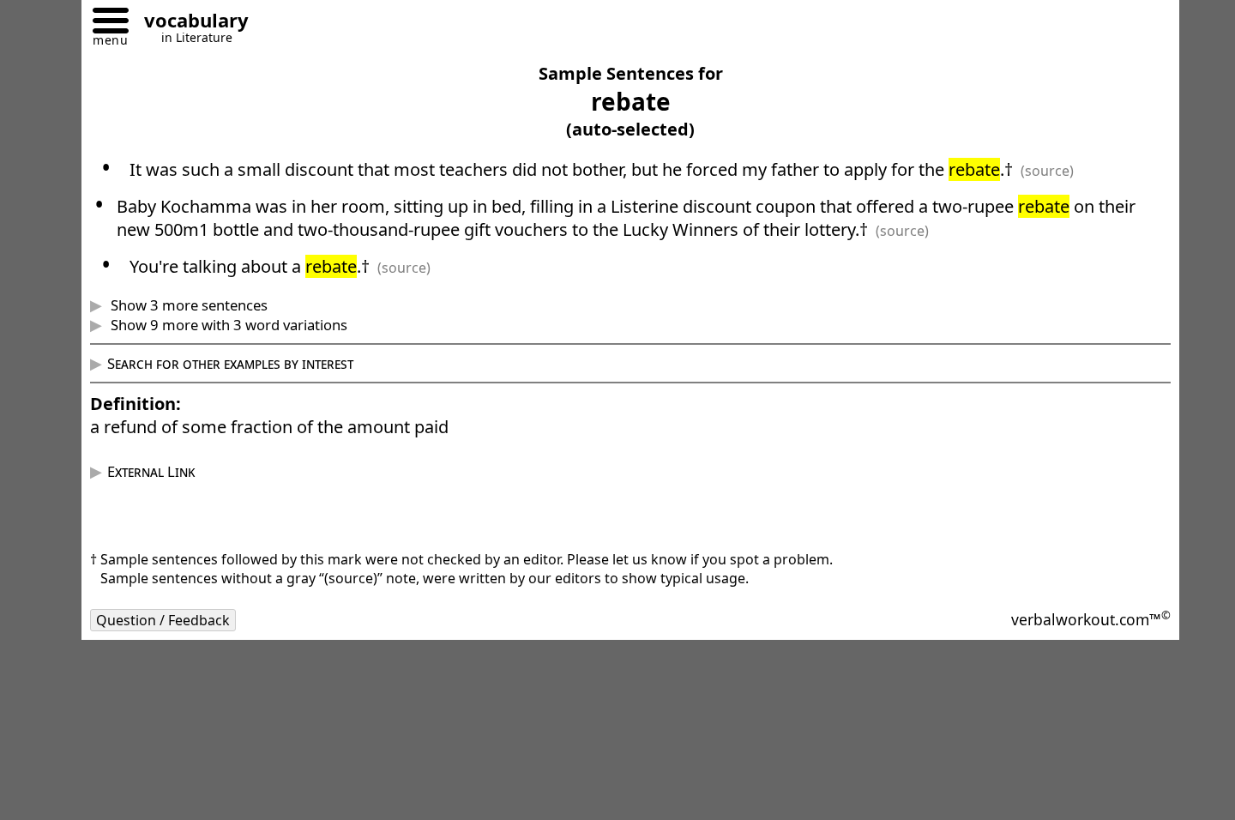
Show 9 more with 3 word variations (227, 325)
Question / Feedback (163, 620)
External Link (151, 471)
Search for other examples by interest (230, 363)
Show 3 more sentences (187, 305)
